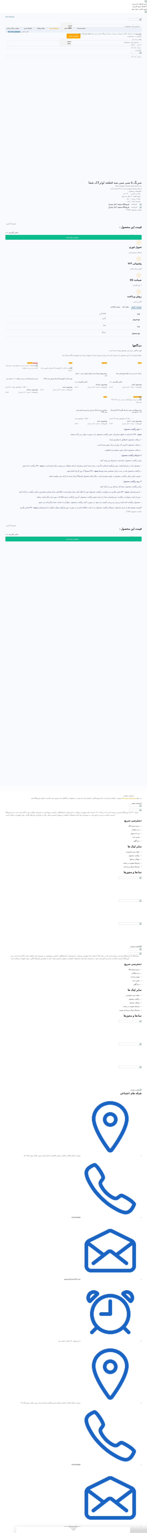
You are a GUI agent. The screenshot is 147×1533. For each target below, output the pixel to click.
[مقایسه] (132, 370)
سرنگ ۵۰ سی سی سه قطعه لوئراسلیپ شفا (129, 373)
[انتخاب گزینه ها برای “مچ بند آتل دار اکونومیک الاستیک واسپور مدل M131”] (69, 375)
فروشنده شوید (73, 14)
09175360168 (9, 17)
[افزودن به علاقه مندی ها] (126, 370)
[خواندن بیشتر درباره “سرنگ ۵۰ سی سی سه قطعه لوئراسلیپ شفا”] (139, 370)
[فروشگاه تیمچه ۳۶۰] (135, 20)
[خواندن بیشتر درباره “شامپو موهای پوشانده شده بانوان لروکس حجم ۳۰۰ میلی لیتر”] (104, 370)
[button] (141, 406)
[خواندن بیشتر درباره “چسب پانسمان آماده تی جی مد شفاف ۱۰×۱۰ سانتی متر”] (35, 375)
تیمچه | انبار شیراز (128, 387)
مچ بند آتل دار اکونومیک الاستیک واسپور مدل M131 (58, 378)
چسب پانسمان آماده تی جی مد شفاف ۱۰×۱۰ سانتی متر (22, 378)
